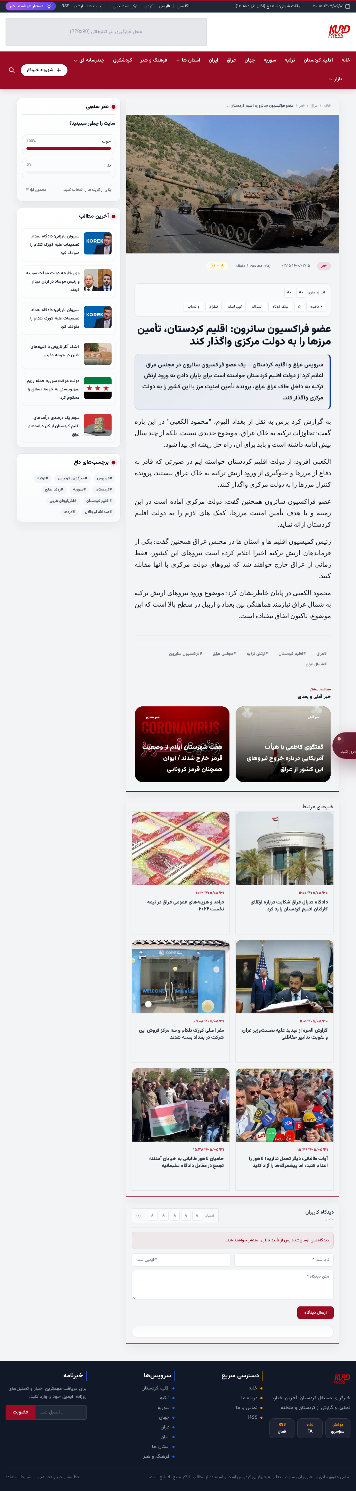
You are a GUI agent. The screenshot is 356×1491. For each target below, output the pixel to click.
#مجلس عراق (224, 654)
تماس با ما (247, 1407)
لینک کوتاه (280, 306)
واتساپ (193, 306)
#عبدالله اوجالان (98, 512)
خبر (302, 106)
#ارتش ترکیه (257, 654)
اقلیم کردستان (155, 1388)
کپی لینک (235, 306)
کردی (148, 6)
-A (301, 292)
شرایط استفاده (18, 1477)
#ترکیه (42, 478)
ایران (165, 1437)
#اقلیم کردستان (292, 654)
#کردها (69, 512)
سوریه (163, 1407)
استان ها (161, 1446)
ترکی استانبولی (125, 6)
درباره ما (249, 1398)
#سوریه (79, 490)
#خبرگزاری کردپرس (72, 478)
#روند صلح (54, 490)
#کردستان (104, 490)
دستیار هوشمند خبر (26, 6)
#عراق (321, 654)
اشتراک (257, 306)
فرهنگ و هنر (156, 1456)
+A (289, 292)
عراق (314, 106)
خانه (345, 60)
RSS (65, 6)
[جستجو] (12, 70)
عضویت (20, 1412)
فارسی (164, 6)
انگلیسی (184, 6)
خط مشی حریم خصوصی (59, 1477)
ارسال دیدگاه (315, 1313)
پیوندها (94, 6)
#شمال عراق (316, 664)
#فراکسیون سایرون (185, 654)
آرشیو (78, 6)
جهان (164, 1417)
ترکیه (165, 1398)
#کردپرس (104, 478)
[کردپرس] (339, 32)
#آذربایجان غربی (63, 501)
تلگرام (213, 306)
